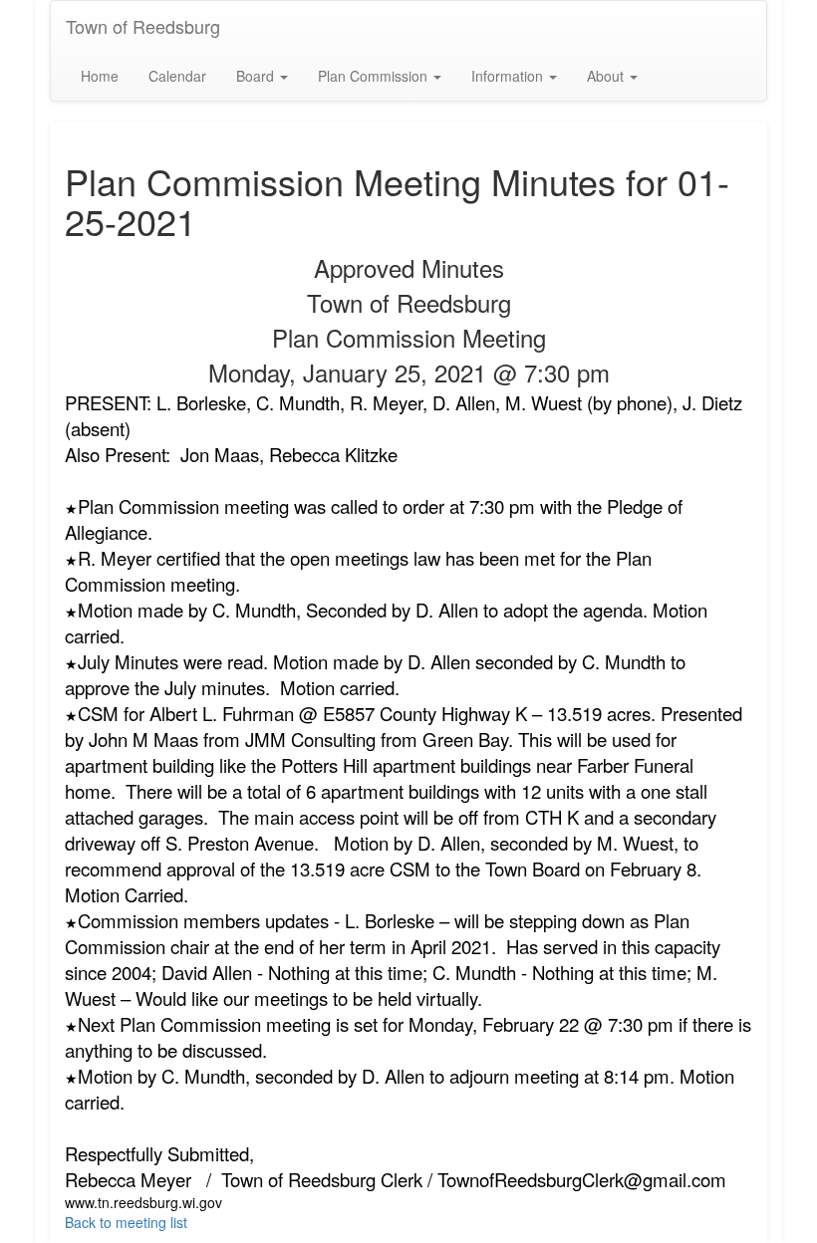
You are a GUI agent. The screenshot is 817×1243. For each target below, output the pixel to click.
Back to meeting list (126, 1222)
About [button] (607, 76)
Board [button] (257, 76)
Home (100, 76)
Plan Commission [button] (374, 76)
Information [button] (509, 76)
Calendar (177, 76)
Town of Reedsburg (143, 26)
